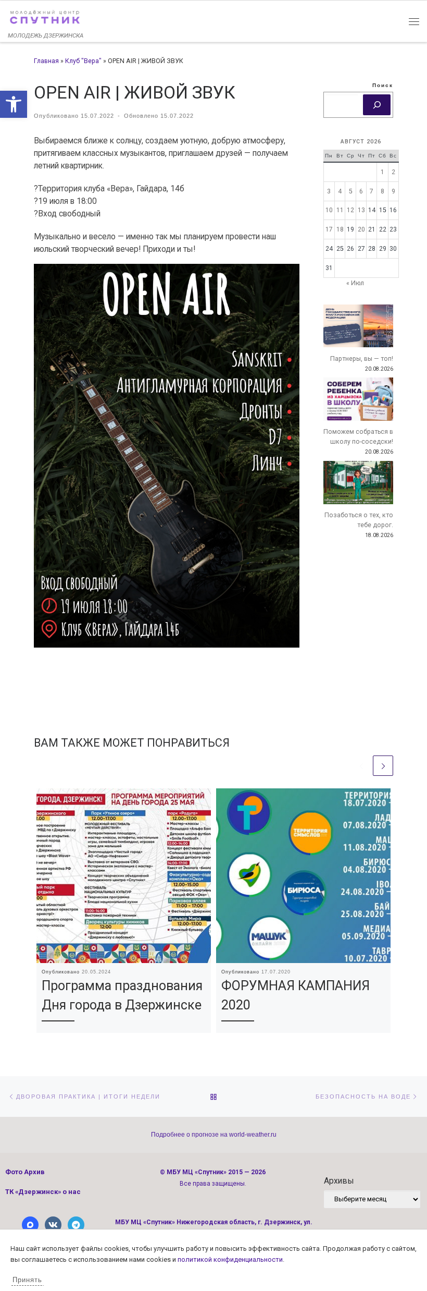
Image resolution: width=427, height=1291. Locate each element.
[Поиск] (377, 104)
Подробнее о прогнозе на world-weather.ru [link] (214, 1134)
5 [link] (351, 191)
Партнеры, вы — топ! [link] (361, 358)
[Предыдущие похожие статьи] (361, 766)
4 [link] (340, 191)
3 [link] (329, 191)
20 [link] (361, 229)
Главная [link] (46, 61)
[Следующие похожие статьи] (383, 766)
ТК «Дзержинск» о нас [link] (43, 1192)
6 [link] (361, 191)
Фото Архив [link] (25, 1172)
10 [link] (329, 210)
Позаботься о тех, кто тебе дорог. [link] (358, 520)
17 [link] (329, 229)
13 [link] (361, 210)
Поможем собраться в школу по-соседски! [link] (358, 436)
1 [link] (382, 172)
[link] (13, 104)
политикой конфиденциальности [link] (230, 1259)
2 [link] (393, 172)
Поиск (382, 85)
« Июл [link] (355, 283)
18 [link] (340, 229)
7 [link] (371, 191)
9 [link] (393, 191)
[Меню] (414, 20)
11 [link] (340, 210)
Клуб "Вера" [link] (83, 61)
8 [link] (382, 191)
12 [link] (350, 210)
